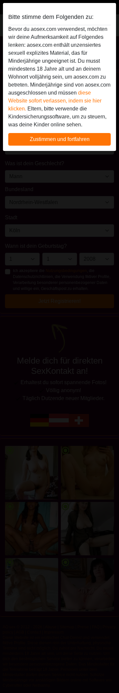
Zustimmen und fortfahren (60, 139)
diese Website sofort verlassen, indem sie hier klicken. (54, 100)
